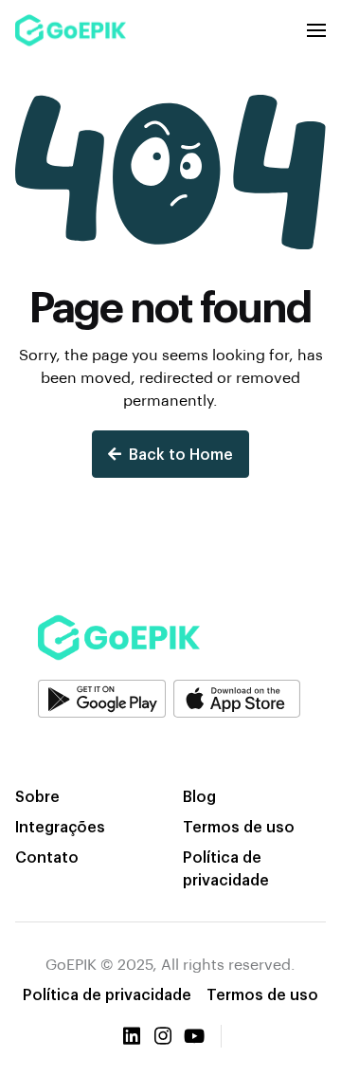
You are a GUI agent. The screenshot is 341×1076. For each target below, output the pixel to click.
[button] (316, 30)
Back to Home (181, 454)
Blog (199, 796)
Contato (47, 857)
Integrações (60, 826)
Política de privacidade (226, 868)
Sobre (37, 796)
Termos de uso (239, 826)
